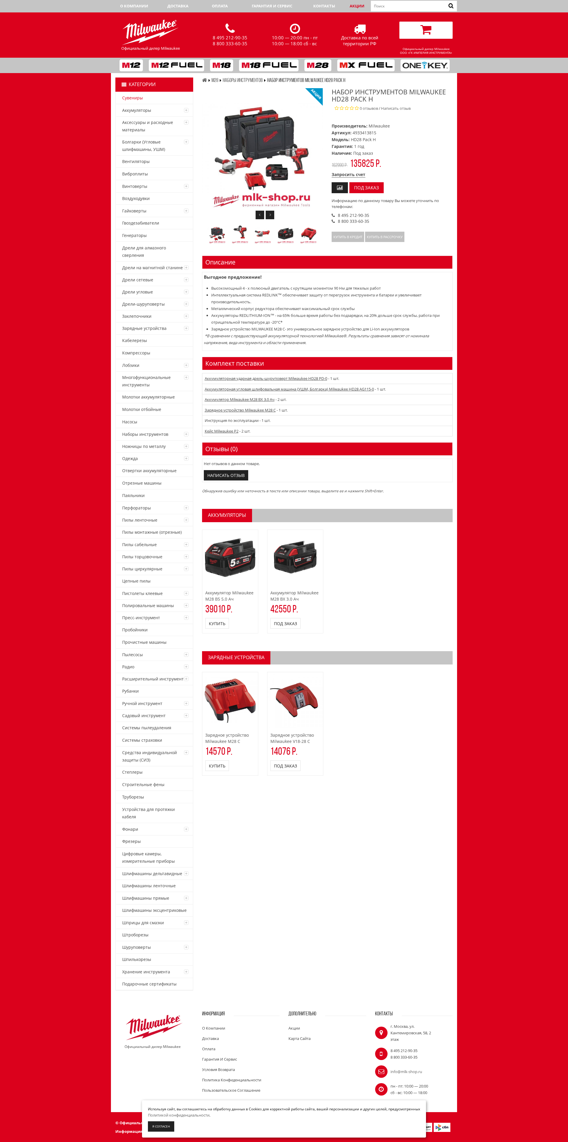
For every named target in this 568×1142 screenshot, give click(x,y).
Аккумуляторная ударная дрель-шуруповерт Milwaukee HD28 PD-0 (266, 378)
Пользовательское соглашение (231, 1090)
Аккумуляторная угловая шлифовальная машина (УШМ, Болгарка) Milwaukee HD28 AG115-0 (289, 389)
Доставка (177, 6)
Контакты (324, 6)
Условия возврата (218, 1069)
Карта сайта (299, 1038)
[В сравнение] (340, 187)
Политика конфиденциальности (231, 1080)
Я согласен (161, 1126)
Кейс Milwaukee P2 (221, 431)
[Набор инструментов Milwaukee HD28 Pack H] (217, 234)
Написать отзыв (396, 108)
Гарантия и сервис (272, 6)
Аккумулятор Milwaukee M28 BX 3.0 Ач (240, 399)
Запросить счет (348, 174)
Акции (357, 6)
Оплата (220, 6)
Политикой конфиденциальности (178, 1115)
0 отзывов (369, 108)
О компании (134, 6)
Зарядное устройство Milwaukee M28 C (240, 410)
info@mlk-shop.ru (406, 1071)
